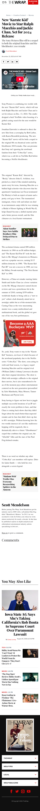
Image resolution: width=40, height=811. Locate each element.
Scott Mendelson (11, 51)
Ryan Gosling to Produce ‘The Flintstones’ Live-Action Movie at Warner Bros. (9, 700)
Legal (6, 775)
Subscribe (33, 2)
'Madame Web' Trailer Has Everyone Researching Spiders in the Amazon (9, 483)
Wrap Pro (8, 766)
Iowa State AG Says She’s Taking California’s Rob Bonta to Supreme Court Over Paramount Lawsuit (20, 624)
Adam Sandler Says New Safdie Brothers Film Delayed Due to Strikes (10, 234)
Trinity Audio (22, 95)
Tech (4, 647)
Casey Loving (12, 639)
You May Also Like (16, 581)
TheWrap (8, 758)
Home (8, 15)
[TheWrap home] (17, 2)
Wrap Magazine (11, 783)
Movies (31, 15)
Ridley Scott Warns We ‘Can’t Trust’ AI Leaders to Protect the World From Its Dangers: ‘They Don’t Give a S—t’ (11, 657)
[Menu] (4, 2)
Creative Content (19, 15)
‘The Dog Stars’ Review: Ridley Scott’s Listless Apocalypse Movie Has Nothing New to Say (11, 679)
